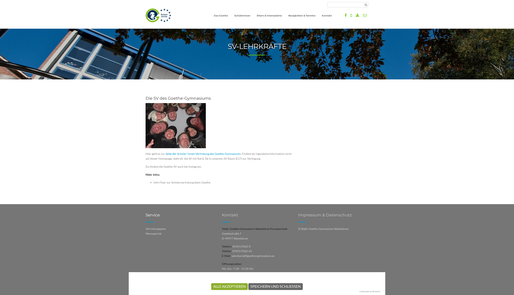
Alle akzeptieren (229, 286)
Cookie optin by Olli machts (369, 291)
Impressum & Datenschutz (325, 215)
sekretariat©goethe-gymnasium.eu (253, 255)
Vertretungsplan (156, 228)
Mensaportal (153, 233)
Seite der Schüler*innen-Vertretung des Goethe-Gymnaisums (203, 153)
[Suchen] (365, 4)
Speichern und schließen (275, 286)
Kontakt (230, 215)
